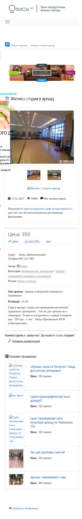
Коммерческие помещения (37, 271)
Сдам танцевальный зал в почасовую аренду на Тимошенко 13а (51, 422)
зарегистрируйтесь (34, 208)
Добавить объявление (25, 508)
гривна (15, 241)
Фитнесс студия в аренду (43, 45)
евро (48, 241)
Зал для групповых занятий (47, 452)
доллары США (32, 241)
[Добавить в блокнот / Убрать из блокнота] (7, 99)
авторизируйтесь (62, 208)
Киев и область (27, 281)
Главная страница (19, 45)
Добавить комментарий (26, 341)
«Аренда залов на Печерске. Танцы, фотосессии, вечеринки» (52, 368)
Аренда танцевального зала (48, 477)
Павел (24, 266)
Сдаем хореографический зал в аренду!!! (50, 398)
